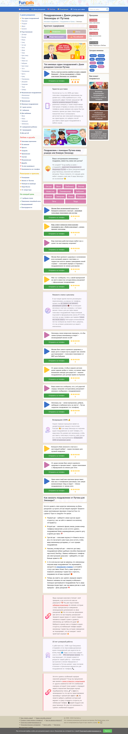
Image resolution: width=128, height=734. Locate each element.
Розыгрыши (64, 9)
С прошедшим (26, 130)
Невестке (25, 61)
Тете (23, 68)
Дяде (23, 50)
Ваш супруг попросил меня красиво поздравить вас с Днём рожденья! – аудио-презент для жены (68, 227)
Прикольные (26, 101)
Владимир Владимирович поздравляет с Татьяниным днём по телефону (98, 95)
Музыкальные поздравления (31, 92)
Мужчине (24, 21)
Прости (24, 147)
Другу (23, 26)
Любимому (25, 124)
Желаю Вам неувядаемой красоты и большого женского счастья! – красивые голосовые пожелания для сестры (66, 210)
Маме (23, 58)
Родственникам (27, 32)
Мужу (23, 118)
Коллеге (24, 29)
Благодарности (27, 207)
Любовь (52, 9)
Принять (107, 731)
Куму (23, 76)
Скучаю (24, 157)
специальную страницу (64, 567)
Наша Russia (26, 187)
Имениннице (26, 95)
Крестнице (25, 66)
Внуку (23, 40)
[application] (47, 74)
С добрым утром (27, 198)
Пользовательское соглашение (31, 725)
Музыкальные (26, 160)
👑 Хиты (76, 31)
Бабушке (24, 63)
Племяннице (25, 71)
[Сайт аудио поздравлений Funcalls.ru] (26, 3)
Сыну (23, 42)
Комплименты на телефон (31, 169)
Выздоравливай (27, 204)
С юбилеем (25, 110)
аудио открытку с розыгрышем (73, 681)
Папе (23, 53)
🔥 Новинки (55, 31)
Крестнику (25, 55)
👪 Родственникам (55, 36)
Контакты (57, 725)
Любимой (25, 121)
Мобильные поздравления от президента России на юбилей (99, 116)
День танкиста (94, 29)
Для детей (25, 133)
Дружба (24, 163)
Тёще (75, 201)
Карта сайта (47, 725)
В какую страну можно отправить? (32, 720)
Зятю (23, 47)
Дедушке (24, 82)
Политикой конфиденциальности (90, 731)
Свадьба (24, 151)
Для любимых (26, 113)
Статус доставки (79, 9)
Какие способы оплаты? (43, 718)
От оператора (26, 190)
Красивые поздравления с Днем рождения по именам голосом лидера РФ (99, 135)
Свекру (24, 89)
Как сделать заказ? (27, 718)
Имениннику (25, 98)
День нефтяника (94, 23)
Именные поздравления (30, 104)
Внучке (24, 37)
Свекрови (25, 84)
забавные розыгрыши (60, 605)
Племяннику (25, 79)
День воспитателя (95, 36)
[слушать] (47, 74)
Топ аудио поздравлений (30, 18)
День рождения (39, 9)
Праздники (25, 9)
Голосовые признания (29, 141)
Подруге (24, 23)
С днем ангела (26, 107)
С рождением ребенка (29, 127)
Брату (23, 74)
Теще (23, 87)
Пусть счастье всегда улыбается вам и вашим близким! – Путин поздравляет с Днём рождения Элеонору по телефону (68, 74)
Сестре (24, 45)
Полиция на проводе (29, 184)
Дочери (24, 34)
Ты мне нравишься (28, 166)
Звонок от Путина (28, 180)
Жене (23, 116)
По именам (25, 144)
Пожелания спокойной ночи (31, 201)
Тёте (54, 201)
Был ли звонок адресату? (54, 720)
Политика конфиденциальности (31, 722)
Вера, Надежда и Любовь (97, 45)
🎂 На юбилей (76, 36)
